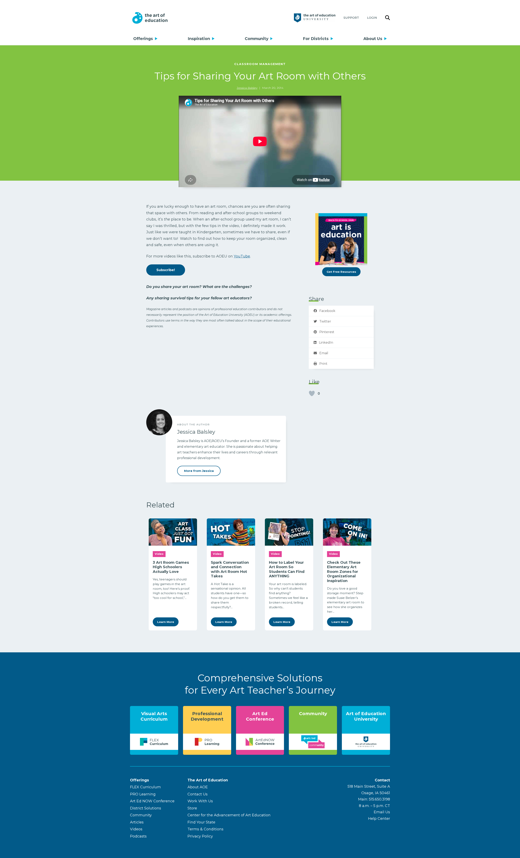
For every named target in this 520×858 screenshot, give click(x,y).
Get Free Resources (341, 271)
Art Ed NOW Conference (152, 801)
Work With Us (200, 801)
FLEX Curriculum (145, 787)
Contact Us (197, 794)
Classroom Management (260, 64)
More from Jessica (199, 471)
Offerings (143, 38)
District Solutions (145, 808)
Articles (137, 822)
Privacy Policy (200, 836)
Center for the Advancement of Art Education (229, 815)
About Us (372, 38)
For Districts (316, 38)
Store (192, 808)
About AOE (197, 787)
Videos (136, 829)
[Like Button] (312, 393)
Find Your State (201, 822)
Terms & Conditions (205, 829)
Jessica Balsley (247, 88)
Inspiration (199, 38)
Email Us (382, 812)
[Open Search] (387, 18)
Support (351, 18)
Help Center (379, 818)
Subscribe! (165, 270)
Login (372, 18)
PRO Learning (143, 794)
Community (256, 38)
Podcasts (138, 836)
